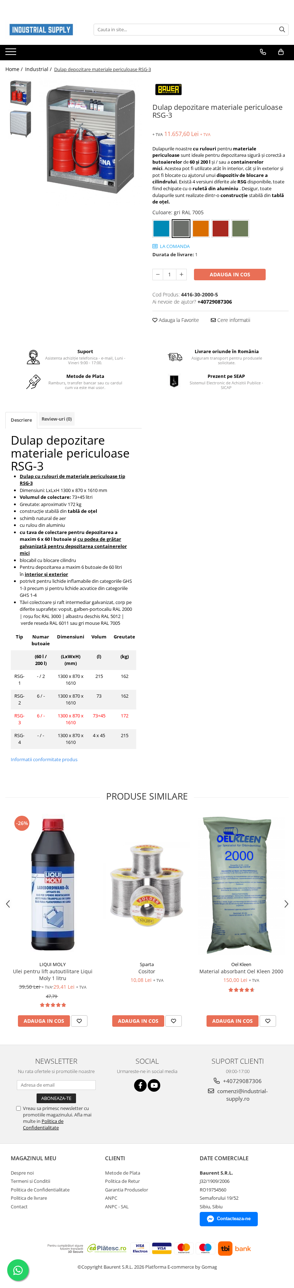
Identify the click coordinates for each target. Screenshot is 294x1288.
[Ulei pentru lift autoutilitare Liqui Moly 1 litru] (52, 885)
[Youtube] (154, 1085)
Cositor (146, 971)
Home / (14, 69)
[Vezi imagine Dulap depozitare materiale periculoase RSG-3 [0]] (20, 93)
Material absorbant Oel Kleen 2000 (241, 971)
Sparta (147, 964)
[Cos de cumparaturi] (281, 52)
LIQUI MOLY (52, 964)
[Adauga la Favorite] (79, 1021)
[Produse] (11, 53)
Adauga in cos (230, 274)
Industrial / (39, 69)
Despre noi (22, 1173)
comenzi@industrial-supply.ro (242, 1094)
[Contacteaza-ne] (263, 52)
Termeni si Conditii (30, 1181)
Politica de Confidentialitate (43, 1124)
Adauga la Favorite (178, 320)
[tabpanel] (90, 142)
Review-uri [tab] (57, 419)
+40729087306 (242, 1081)
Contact (19, 1206)
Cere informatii (233, 320)
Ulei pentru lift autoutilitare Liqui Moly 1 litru (53, 975)
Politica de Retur (122, 1181)
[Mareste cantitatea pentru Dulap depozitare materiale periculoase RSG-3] (181, 274)
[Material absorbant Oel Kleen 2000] (241, 886)
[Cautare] (282, 30)
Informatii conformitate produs (44, 759)
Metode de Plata (122, 1173)
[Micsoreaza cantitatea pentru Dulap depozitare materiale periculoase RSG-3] (157, 274)
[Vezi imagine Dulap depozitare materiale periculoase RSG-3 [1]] (20, 124)
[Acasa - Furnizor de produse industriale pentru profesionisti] (41, 29)
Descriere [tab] (21, 420)
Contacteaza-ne (234, 1218)
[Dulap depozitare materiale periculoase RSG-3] (90, 142)
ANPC (111, 1198)
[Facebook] (140, 1085)
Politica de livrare (29, 1198)
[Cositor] (146, 885)
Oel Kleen (241, 964)
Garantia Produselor (126, 1189)
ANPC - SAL (117, 1206)
